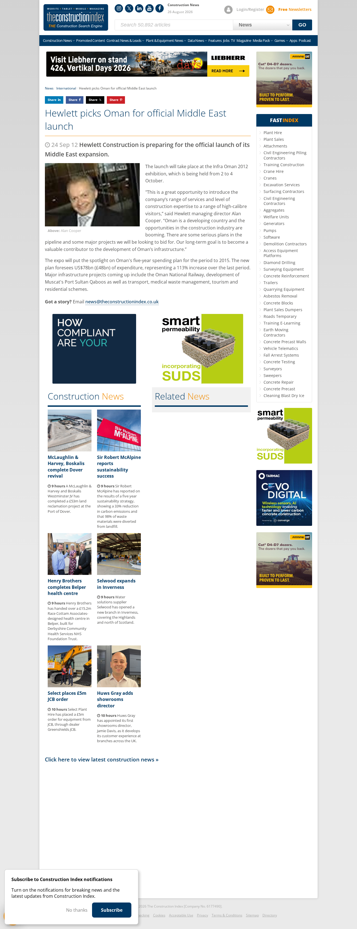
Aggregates (274, 210)
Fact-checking (138, 915)
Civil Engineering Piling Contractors (285, 155)
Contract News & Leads (124, 40)
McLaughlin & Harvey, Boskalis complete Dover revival (66, 466)
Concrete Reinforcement (286, 276)
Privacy (202, 915)
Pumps (270, 230)
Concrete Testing (279, 361)
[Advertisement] (148, 829)
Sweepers (273, 375)
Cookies (159, 915)
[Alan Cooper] (92, 194)
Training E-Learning (282, 323)
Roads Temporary (280, 316)
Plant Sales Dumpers (283, 309)
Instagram (119, 8)
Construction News (57, 40)
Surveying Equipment (284, 269)
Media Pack (261, 40)
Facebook (159, 8)
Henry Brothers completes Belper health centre (67, 587)
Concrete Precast (279, 388)
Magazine (244, 40)
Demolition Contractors (285, 243)
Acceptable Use (181, 915)
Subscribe (111, 910)
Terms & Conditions (227, 915)
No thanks (77, 910)
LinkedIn (139, 8)
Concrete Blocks (278, 303)
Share (52, 100)
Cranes (270, 178)
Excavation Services (282, 184)
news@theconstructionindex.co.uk (122, 302)
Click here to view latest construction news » (102, 759)
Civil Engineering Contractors (279, 201)
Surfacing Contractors (284, 191)
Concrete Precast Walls (285, 341)
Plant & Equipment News (164, 40)
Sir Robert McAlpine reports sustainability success (119, 466)
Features (214, 40)
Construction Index (76, 17)
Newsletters (295, 9)
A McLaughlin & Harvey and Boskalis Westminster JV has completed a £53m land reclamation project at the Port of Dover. (69, 498)
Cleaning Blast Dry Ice (284, 395)
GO (302, 25)
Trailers (271, 282)
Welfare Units (276, 216)
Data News (196, 40)
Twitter (129, 8)
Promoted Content (90, 40)
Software (272, 237)
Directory (269, 915)
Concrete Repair (279, 382)
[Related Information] (147, 75)
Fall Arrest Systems (281, 355)
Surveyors (273, 368)
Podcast (305, 40)
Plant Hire (273, 132)
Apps (293, 40)
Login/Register (250, 9)
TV (233, 40)
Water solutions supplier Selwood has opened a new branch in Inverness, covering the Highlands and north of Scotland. (117, 609)
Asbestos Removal (280, 296)
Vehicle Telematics (281, 348)
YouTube (149, 8)
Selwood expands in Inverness (116, 584)
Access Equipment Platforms (281, 253)
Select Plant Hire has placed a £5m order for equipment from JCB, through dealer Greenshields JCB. (69, 719)
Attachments (275, 146)
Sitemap (252, 915)
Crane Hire (274, 171)
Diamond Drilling (279, 262)
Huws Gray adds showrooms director (115, 699)
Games (279, 40)
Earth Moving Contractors (276, 332)
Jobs (226, 40)
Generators (274, 223)
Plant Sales (274, 139)
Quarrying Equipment (284, 289)
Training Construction (284, 164)
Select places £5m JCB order (67, 696)
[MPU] (94, 382)
